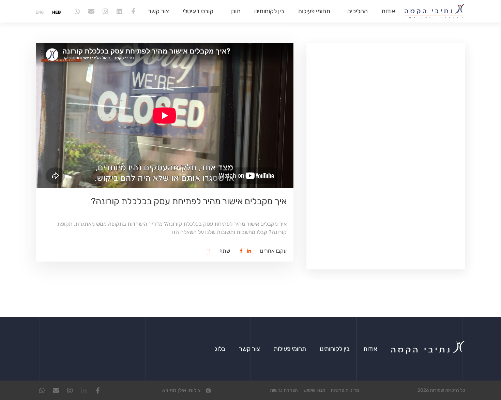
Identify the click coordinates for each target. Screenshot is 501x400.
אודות (388, 11)
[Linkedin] (119, 11)
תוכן (235, 11)
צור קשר (158, 11)
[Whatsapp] (77, 11)
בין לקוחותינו (269, 11)
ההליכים (357, 11)
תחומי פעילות (314, 11)
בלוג (220, 349)
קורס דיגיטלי (198, 11)
